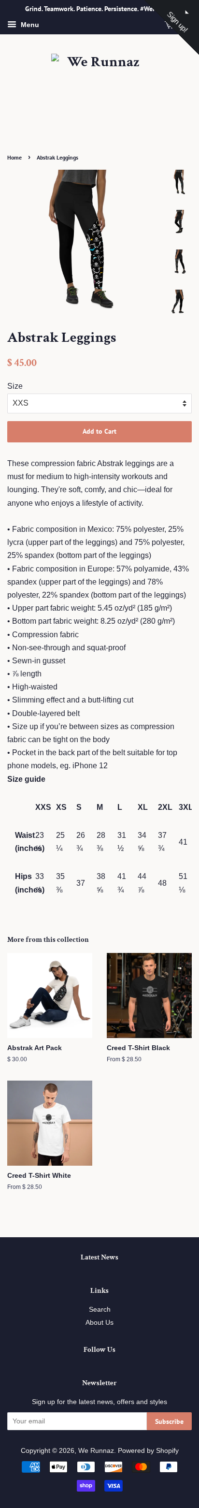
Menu (29, 25)
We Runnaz (96, 1450)
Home (14, 157)
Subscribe (169, 1421)
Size (15, 386)
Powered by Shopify (148, 1450)
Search (100, 1309)
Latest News (99, 1257)
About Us (99, 1322)
